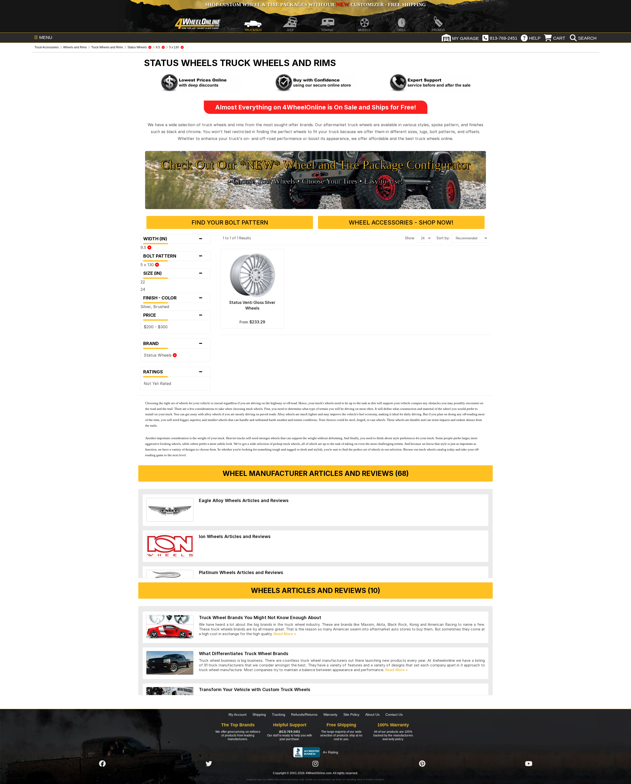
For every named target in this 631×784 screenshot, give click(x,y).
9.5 (143, 247)
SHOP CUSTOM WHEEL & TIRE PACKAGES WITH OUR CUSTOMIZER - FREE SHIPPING (315, 4)
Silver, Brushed (154, 306)
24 (142, 289)
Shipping (259, 714)
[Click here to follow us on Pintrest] (422, 763)
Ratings (173, 372)
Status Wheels (158, 355)
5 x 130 (147, 264)
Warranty (330, 714)
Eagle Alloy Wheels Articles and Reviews (244, 500)
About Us (372, 714)
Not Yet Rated (157, 383)
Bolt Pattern (173, 256)
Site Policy (351, 714)
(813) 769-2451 (289, 731)
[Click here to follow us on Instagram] (315, 763)
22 (142, 281)
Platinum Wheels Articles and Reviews (241, 572)
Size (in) (173, 273)
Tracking (278, 714)
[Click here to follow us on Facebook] (102, 763)
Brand (173, 343)
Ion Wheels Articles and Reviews (235, 536)
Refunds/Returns (304, 714)
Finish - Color (173, 298)
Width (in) (173, 239)
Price (173, 315)
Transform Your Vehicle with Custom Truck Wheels (254, 689)
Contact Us (394, 714)
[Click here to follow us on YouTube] (529, 763)
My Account (237, 714)
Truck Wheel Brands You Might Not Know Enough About (260, 617)
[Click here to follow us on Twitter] (209, 763)
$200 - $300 (156, 326)
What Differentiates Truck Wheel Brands (243, 653)
